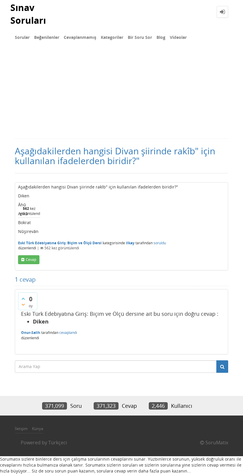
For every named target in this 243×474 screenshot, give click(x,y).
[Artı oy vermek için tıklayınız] (23, 298)
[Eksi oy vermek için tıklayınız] (23, 304)
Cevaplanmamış (80, 37)
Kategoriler (112, 37)
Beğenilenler (46, 37)
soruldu (160, 242)
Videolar (178, 37)
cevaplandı (68, 332)
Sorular (22, 37)
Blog (160, 37)
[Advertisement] (121, 93)
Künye (37, 428)
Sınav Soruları (28, 13)
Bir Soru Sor (140, 37)
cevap (31, 259)
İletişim (21, 428)
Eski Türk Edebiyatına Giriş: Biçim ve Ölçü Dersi (60, 242)
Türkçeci (57, 442)
